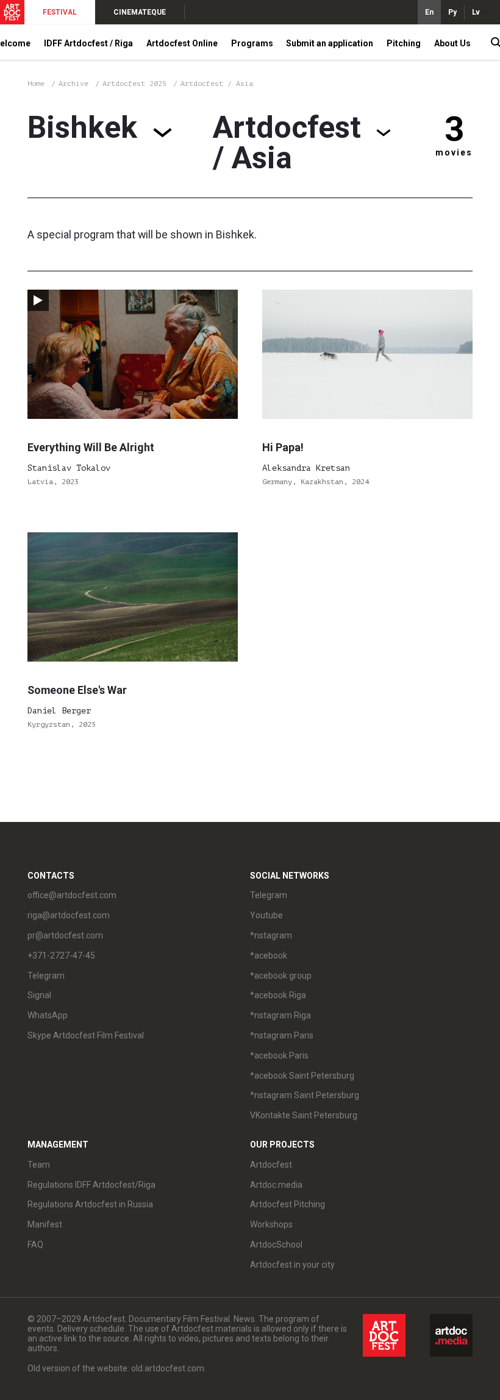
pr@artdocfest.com (65, 935)
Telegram (268, 895)
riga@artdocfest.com (68, 915)
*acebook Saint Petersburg (302, 1075)
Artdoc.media (276, 1185)
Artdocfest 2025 (136, 83)
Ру (452, 12)
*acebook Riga (278, 995)
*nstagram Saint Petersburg (304, 1095)
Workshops (271, 1224)
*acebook (268, 955)
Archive (73, 83)
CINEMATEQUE (139, 12)
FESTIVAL (60, 12)
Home (36, 83)
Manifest (44, 1224)
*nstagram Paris (281, 1035)
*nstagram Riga (280, 1015)
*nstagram (271, 935)
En (429, 12)
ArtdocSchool (276, 1244)
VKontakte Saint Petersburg (303, 1115)
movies (454, 152)
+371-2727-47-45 (61, 955)
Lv (476, 12)
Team (38, 1165)
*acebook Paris (279, 1055)
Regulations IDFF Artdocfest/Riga (91, 1185)
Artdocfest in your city (292, 1265)
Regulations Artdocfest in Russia (90, 1204)
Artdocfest (271, 1165)
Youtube (266, 915)
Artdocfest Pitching (287, 1204)
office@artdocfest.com (71, 895)
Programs (252, 43)
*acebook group (281, 975)
